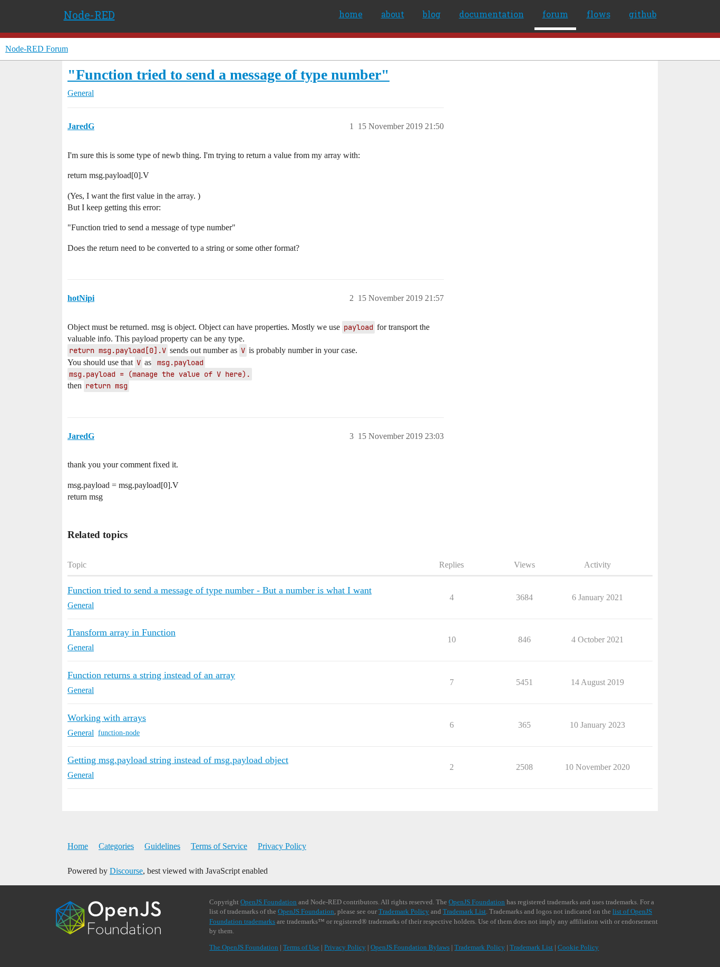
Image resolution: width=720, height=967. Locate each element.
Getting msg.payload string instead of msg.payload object (177, 760)
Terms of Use (301, 947)
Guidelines (162, 846)
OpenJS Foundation (268, 902)
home (351, 13)
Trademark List (464, 911)
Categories (116, 846)
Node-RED (89, 15)
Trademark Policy (403, 911)
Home (77, 846)
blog (432, 13)
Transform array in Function (121, 632)
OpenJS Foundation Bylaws (410, 947)
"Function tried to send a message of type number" (228, 74)
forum (555, 13)
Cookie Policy (578, 947)
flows (598, 13)
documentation (491, 13)
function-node (119, 733)
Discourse (126, 870)
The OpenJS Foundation (243, 947)
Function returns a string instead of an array (151, 675)
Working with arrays (106, 717)
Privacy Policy (282, 846)
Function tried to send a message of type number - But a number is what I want (219, 590)
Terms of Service (219, 846)
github (643, 13)
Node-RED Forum (36, 48)
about (392, 13)
